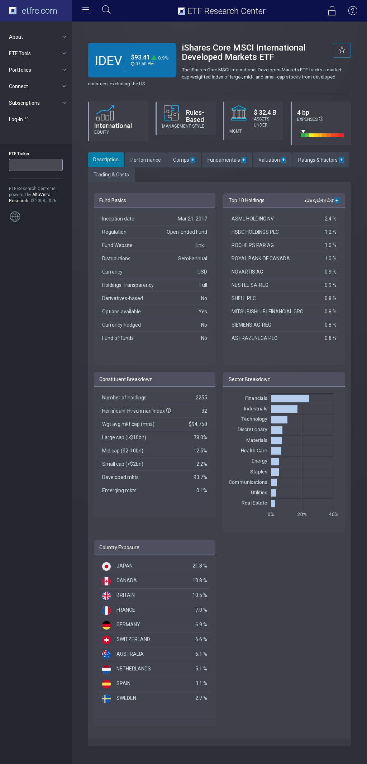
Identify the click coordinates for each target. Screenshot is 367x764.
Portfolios (20, 70)
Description (106, 159)
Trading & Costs (111, 174)
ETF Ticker (19, 153)
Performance (145, 160)
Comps (184, 160)
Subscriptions (24, 103)
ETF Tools (20, 53)
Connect (18, 86)
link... (201, 245)
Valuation (272, 160)
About (16, 37)
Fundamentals (227, 160)
